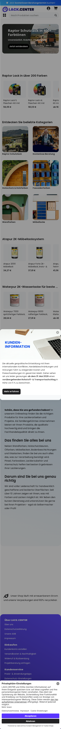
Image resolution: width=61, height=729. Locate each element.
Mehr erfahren (11, 391)
